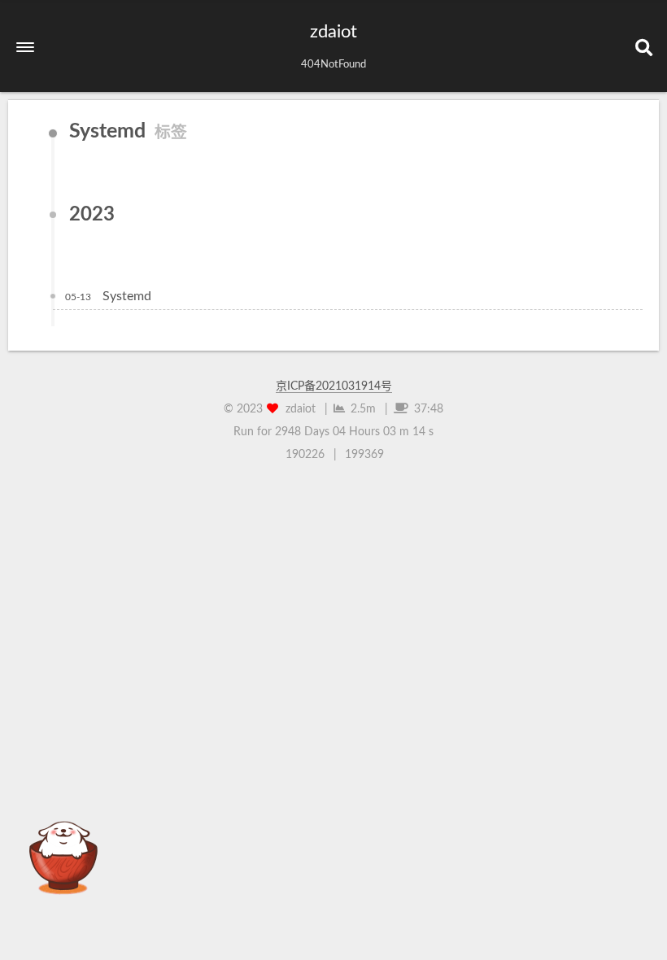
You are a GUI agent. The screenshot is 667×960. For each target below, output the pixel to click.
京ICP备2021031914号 (334, 386)
